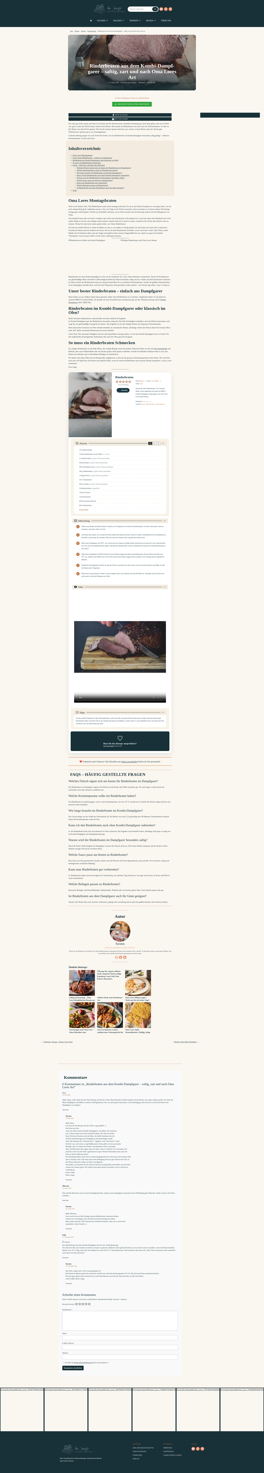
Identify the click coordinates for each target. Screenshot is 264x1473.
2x (154, 443)
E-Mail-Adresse (68, 1343)
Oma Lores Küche (129, 761)
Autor (75, 190)
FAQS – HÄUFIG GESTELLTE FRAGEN (89, 165)
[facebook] (120, 957)
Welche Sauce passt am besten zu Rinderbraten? (95, 180)
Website (65, 1353)
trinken (133, 20)
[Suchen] (155, 9)
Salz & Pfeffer (83, 509)
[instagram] (116, 957)
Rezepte (77, 31)
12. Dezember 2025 (68, 1237)
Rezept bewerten (68, 1304)
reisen (149, 20)
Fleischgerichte (91, 31)
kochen (101, 20)
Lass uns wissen (108, 746)
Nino (64, 1093)
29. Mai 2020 (69, 1118)
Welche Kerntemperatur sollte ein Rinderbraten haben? (97, 170)
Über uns (166, 20)
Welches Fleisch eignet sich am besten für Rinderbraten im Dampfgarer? (104, 168)
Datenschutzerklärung (82, 1363)
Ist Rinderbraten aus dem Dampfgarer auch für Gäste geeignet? (100, 188)
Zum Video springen (121, 119)
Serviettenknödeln (160, 349)
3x (158, 443)
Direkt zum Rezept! (121, 115)
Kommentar (67, 1310)
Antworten (65, 1110)
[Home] (91, 20)
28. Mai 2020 (66, 1095)
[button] (117, 381)
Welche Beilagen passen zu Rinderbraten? (92, 185)
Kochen (83, 31)
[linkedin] (124, 957)
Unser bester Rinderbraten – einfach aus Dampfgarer (92, 158)
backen (117, 20)
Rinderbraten (144, 98)
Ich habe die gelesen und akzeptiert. (87, 1363)
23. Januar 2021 (67, 1188)
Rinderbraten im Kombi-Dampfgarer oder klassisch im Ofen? (96, 160)
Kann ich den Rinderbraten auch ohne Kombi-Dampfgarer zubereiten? (103, 175)
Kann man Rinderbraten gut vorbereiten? (92, 183)
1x (150, 443)
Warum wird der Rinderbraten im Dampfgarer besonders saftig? (101, 178)
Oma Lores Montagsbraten (83, 155)
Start (71, 31)
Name (64, 1333)
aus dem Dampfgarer (122, 98)
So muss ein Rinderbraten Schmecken (87, 163)
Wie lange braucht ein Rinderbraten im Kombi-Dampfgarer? (99, 173)
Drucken (124, 390)
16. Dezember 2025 (71, 1266)
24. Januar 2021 (70, 1209)
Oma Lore (134, 98)
